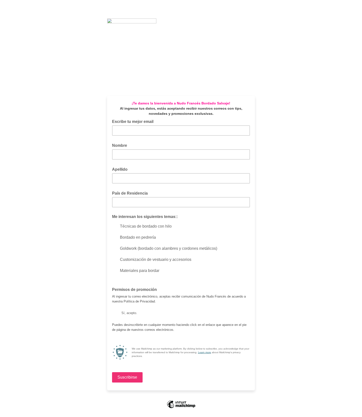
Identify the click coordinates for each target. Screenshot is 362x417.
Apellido (121, 169)
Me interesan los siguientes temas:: (145, 217)
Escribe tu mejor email (134, 121)
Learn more (204, 352)
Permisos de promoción (134, 289)
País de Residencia (131, 193)
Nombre (121, 145)
